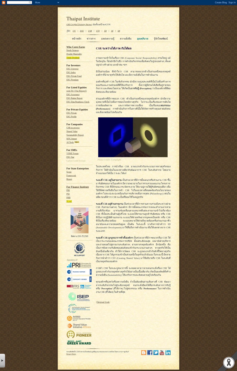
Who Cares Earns (75, 47)
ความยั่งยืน (126, 38)
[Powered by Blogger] (143, 354)
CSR (90, 30)
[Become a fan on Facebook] (149, 354)
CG (74, 30)
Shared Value (71, 131)
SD (105, 30)
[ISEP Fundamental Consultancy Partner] (79, 301)
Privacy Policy (71, 354)
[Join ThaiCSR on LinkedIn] (168, 354)
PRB (68, 198)
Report (69, 179)
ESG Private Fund (74, 76)
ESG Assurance (72, 95)
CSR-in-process (73, 128)
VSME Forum (72, 153)
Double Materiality (74, 54)
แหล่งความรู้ (107, 38)
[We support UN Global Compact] (79, 255)
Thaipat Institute (83, 18)
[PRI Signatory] (79, 267)
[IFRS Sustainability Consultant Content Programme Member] (79, 289)
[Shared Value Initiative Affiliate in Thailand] (79, 328)
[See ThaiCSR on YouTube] (161, 354)
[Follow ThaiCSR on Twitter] (155, 354)
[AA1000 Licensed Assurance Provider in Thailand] (79, 321)
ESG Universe (72, 69)
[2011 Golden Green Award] (79, 345)
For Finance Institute (77, 187)
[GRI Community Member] (79, 281)
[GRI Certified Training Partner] (79, 274)
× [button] (2, 361)
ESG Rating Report (74, 98)
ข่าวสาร (91, 38)
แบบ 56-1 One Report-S (76, 91)
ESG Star (70, 157)
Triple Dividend (72, 58)
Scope (68, 172)
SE (112, 30)
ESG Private (71, 113)
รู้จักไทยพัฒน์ (161, 38)
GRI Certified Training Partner (79, 24)
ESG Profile (71, 117)
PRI (68, 190)
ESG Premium (72, 80)
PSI (68, 194)
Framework (71, 176)
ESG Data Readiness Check (77, 102)
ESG (82, 30)
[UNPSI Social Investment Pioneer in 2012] (79, 338)
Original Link (103, 302)
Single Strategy (72, 50)
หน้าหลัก (76, 38)
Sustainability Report (75, 135)
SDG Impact (71, 139)
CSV (98, 30)
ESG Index (71, 72)
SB (119, 30)
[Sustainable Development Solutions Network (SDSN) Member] (79, 313)
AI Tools (70, 142)
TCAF (69, 201)
